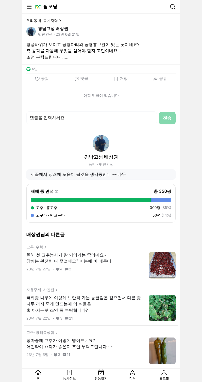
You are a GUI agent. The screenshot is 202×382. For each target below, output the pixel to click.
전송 (167, 118)
